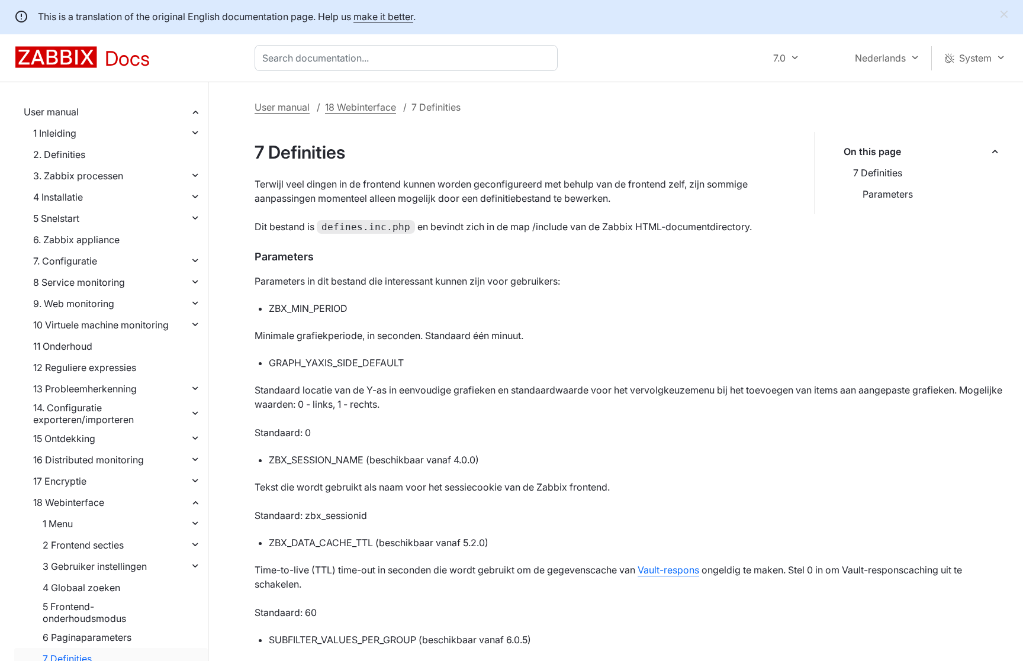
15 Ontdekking (64, 438)
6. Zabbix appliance (76, 240)
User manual (51, 112)
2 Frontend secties (83, 545)
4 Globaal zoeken (81, 588)
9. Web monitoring (73, 303)
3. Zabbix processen (78, 176)
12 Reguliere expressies (84, 367)
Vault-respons (668, 570)
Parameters (888, 194)
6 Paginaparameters (87, 637)
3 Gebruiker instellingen (95, 566)
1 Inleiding (54, 133)
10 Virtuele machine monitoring (101, 325)
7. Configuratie (65, 261)
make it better (383, 16)
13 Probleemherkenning (85, 389)
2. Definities (59, 154)
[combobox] (408, 58)
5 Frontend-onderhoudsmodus (84, 612)
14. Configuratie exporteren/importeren (83, 413)
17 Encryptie (59, 481)
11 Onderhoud (62, 346)
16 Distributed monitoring (88, 460)
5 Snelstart (56, 218)
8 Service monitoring (79, 282)
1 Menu (58, 524)
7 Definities (877, 173)
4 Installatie (58, 197)
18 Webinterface (68, 502)
